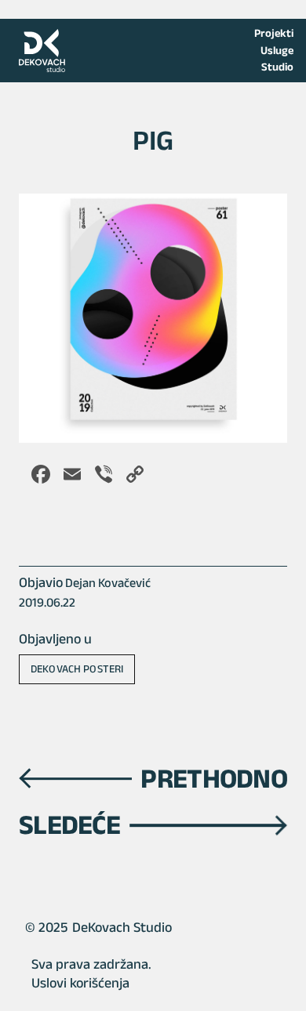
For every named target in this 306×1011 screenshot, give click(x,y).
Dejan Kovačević (108, 582)
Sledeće (69, 824)
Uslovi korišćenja (80, 983)
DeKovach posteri (77, 668)
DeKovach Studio (122, 927)
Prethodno (213, 778)
